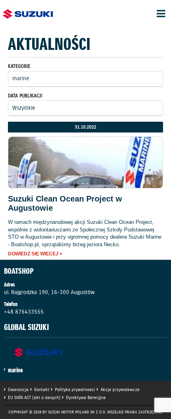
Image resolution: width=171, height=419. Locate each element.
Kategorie (19, 66)
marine (15, 370)
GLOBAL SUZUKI (26, 327)
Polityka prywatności (75, 389)
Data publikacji (25, 96)
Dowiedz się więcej (33, 254)
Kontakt (41, 389)
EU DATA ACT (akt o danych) (34, 397)
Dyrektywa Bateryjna (86, 397)
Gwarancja (18, 389)
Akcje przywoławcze (120, 389)
